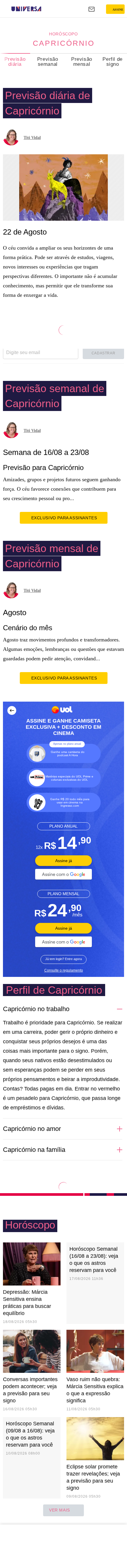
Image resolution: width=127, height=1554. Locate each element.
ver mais (59, 1510)
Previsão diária (14, 61)
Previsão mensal (81, 61)
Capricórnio (64, 43)
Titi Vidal (32, 137)
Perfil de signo (112, 61)
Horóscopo (63, 34)
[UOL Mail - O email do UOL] (91, 9)
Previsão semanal (47, 61)
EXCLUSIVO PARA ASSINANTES (64, 517)
